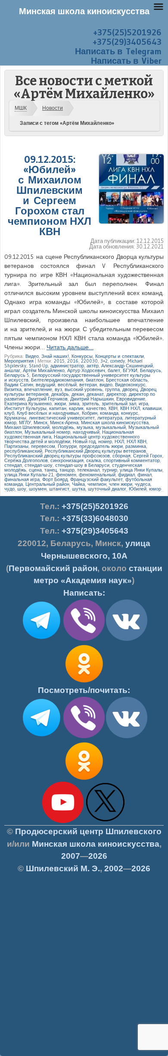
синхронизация (67, 460)
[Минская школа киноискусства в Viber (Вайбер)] (84, 736)
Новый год (84, 441)
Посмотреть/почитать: (84, 690)
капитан (57, 408)
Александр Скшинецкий (127, 366)
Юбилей (137, 489)
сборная (121, 456)
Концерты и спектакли (119, 356)
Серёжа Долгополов (26, 460)
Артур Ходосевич (86, 370)
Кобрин (89, 413)
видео (106, 385)
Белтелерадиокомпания (57, 380)
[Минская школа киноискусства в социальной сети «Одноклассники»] (84, 780)
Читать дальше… (70, 347)
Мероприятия (19, 361)
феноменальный (97, 475)
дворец (130, 389)
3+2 (104, 361)
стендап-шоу (39, 465)
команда (109, 413)
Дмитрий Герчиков (48, 399)
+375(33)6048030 (95, 518)
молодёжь (63, 427)
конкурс (129, 413)
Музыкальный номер (47, 432)
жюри (60, 404)
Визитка (13, 389)
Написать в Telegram (118, 51)
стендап (13, 465)
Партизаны (16, 446)
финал (144, 475)
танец (50, 470)
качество (96, 408)
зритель (90, 404)
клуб (9, 413)
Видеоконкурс (130, 385)
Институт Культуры (25, 408)
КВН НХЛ (130, 408)
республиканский (23, 451)
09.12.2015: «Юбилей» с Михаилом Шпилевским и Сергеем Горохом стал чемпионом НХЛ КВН (49, 195)
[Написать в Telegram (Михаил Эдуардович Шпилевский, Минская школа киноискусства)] (41, 639)
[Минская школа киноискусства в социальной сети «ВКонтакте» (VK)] (126, 736)
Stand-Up (38, 366)
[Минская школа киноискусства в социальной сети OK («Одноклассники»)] (84, 683)
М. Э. (63, 868)
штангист (59, 489)
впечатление (38, 389)
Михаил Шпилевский (27, 427)
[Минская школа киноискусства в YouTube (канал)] (63, 821)
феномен (66, 475)
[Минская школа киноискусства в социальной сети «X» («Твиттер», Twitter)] (105, 821)
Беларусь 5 (16, 375)
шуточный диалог (107, 489)
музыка (85, 427)
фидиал (126, 475)
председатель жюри (101, 446)
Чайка (78, 484)
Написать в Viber (126, 61)
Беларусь (150, 370)
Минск (40, 422)
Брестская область (127, 380)
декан (78, 394)
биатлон (94, 380)
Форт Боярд (55, 479)
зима (73, 404)
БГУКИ (130, 370)
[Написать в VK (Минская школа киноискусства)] (126, 639)
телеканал (88, 470)
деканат (95, 394)
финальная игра (22, 479)
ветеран (88, 385)
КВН (113, 408)
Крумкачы (15, 418)
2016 (72, 361)
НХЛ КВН (136, 441)
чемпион (96, 484)
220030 (89, 361)
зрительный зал (119, 404)
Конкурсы (82, 356)
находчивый (86, 432)
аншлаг (12, 370)
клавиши (152, 408)
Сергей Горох (147, 456)
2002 (113, 868)
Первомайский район (53, 568)
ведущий (45, 385)
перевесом (43, 446)
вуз (58, 389)
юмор (155, 489)
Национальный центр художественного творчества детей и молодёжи (72, 439)
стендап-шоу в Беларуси (82, 465)
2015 (59, 361)
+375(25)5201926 (127, 32)
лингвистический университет (62, 418)
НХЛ (119, 441)
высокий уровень (84, 389)
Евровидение (130, 399)
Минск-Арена (64, 422)
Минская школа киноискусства (115, 422)
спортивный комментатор (131, 460)
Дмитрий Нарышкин (92, 399)
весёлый (67, 385)
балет (114, 370)
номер (105, 441)
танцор (67, 470)
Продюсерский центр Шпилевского (88, 831)
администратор (67, 366)
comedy (117, 361)
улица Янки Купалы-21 (28, 475)
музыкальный (111, 427)
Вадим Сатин (18, 385)
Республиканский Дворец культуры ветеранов (95, 451)
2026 (97, 855)
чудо (9, 489)
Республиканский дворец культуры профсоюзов (57, 456)
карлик (76, 408)
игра (143, 404)
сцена (35, 470)
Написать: (84, 592)
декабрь (60, 394)
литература (109, 418)
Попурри (67, 446)
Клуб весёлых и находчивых (48, 413)
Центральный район (47, 484)
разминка (135, 446)
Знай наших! (55, 356)
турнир (109, 470)
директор (116, 394)
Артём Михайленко (44, 370)
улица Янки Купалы (141, 470)
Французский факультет (96, 479)
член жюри (120, 484)
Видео (32, 356)
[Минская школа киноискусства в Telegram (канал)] (41, 736)
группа (112, 389)
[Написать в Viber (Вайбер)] (84, 639)
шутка (78, 489)
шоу (21, 489)
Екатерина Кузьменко (28, 404)
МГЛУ (25, 422)
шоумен (38, 489)
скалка (93, 460)
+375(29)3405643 (127, 42)
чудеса (142, 484)
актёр (93, 366)
